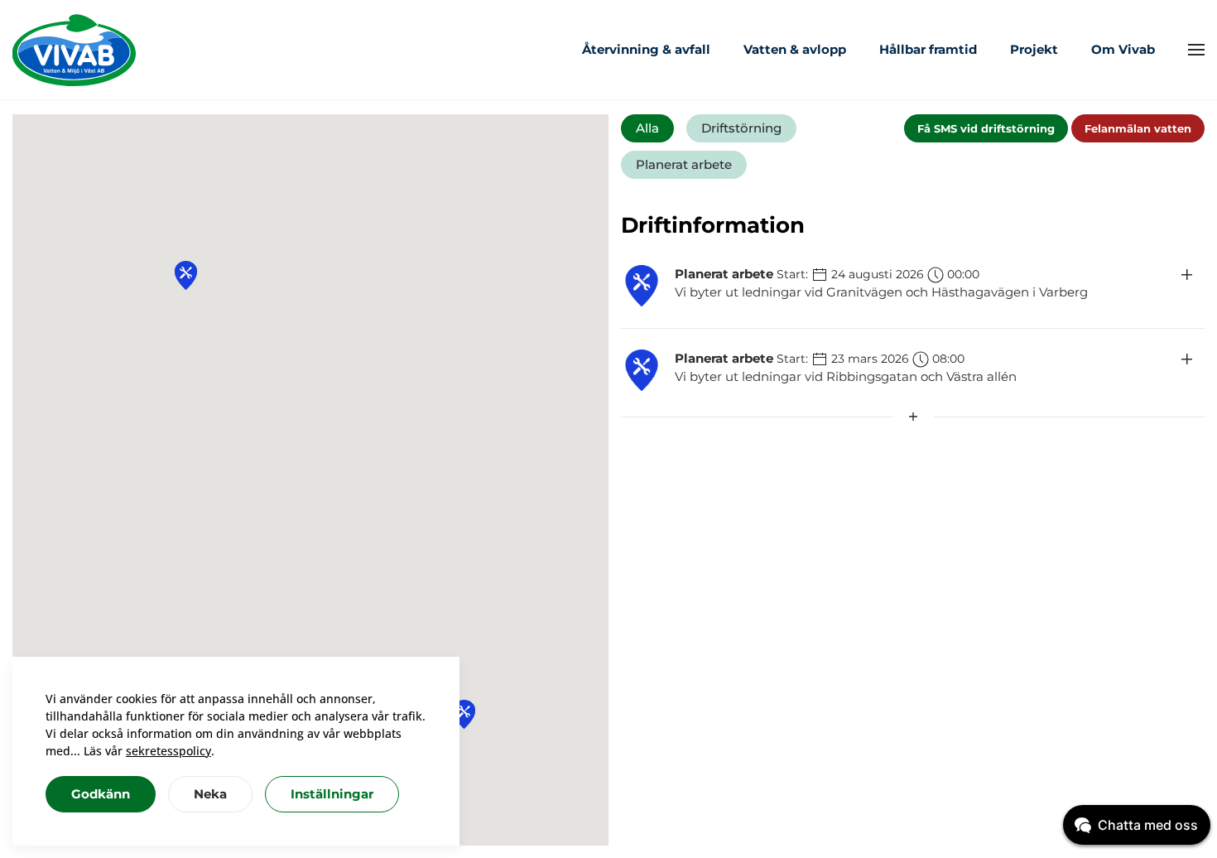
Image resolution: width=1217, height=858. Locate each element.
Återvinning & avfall (646, 49)
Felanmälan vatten (1138, 128)
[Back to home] (74, 49)
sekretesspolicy (168, 751)
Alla (647, 128)
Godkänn (100, 794)
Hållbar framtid (928, 49)
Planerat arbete (684, 164)
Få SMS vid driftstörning (986, 128)
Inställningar (332, 794)
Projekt (1034, 49)
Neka (210, 794)
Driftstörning (741, 128)
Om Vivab (1123, 49)
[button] (1196, 49)
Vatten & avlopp (794, 49)
